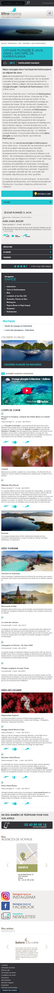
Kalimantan (12, 312)
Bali (8, 293)
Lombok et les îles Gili (17, 296)
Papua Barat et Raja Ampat (18, 305)
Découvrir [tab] (7, 247)
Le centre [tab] (7, 252)
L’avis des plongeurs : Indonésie (19, 330)
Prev (8, 865)
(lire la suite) (8, 231)
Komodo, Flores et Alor (17, 299)
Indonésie (11, 286)
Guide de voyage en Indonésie (18, 326)
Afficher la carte (44, 194)
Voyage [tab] (6, 202)
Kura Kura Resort (13, 221)
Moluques (11, 302)
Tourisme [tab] (7, 257)
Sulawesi (11, 308)
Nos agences (47, 3)
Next (46, 865)
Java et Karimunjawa (16, 290)
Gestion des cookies (10, 990)
